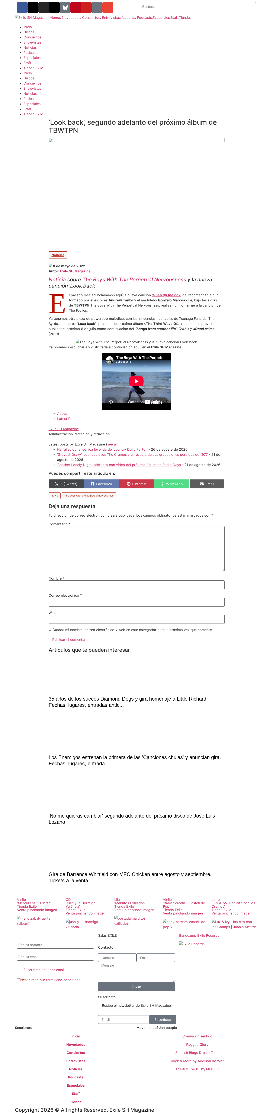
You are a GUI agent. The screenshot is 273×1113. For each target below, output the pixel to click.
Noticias (30, 47)
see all (112, 444)
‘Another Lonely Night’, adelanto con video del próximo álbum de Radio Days (119, 465)
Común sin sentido (197, 1036)
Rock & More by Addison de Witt (197, 1061)
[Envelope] (107, 7)
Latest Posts (67, 418)
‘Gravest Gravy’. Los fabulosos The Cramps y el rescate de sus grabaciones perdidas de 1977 (132, 454)
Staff (27, 63)
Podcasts (30, 52)
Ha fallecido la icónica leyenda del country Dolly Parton (102, 449)
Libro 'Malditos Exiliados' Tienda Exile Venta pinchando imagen (134, 904)
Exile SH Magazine (75, 271)
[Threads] (54, 7)
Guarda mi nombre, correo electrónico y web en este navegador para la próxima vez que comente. (132, 629)
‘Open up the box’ (166, 295)
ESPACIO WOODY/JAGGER (197, 1069)
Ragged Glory (197, 1044)
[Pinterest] (75, 7)
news (54, 495)
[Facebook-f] (22, 7)
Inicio (27, 27)
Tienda (75, 1102)
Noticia (57, 279)
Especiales (32, 58)
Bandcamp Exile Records (199, 935)
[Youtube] (86, 7)
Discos (28, 32)
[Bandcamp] (97, 7)
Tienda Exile (33, 68)
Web (52, 612)
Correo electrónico (65, 595)
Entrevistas (32, 42)
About (62, 413)
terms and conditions (63, 980)
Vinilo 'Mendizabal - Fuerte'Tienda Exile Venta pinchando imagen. (37, 904)
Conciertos (32, 37)
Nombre (56, 578)
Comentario (59, 524)
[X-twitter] (33, 7)
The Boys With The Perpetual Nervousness (134, 279)
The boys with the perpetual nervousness (88, 495)
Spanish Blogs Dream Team (197, 1052)
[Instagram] (43, 7)
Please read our (50, 980)
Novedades (75, 1044)
